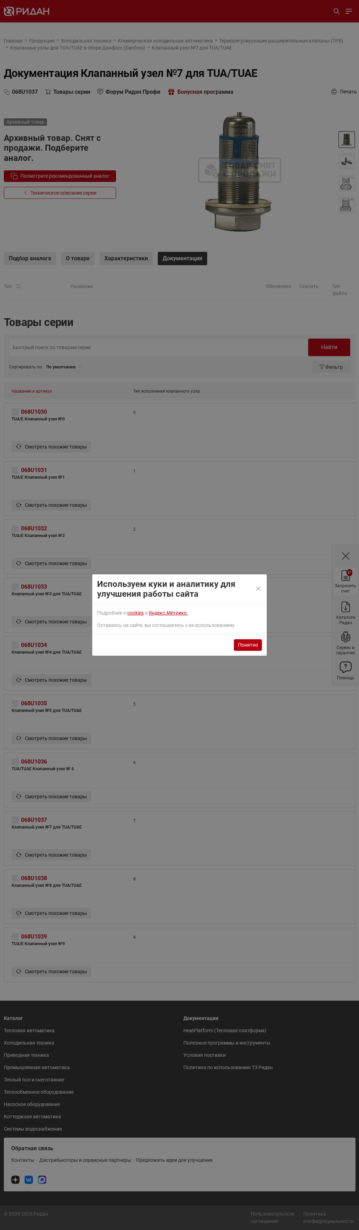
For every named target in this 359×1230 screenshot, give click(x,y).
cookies (135, 613)
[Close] (259, 589)
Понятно (248, 645)
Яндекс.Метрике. (168, 613)
